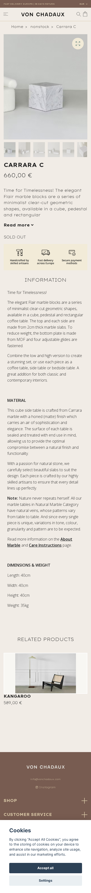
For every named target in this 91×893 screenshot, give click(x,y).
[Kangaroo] (45, 673)
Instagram (47, 787)
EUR (82, 4)
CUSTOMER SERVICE (28, 814)
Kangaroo (17, 696)
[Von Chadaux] (43, 14)
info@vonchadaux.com (45, 779)
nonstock (39, 27)
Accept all (45, 868)
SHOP (10, 800)
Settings (45, 880)
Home (17, 27)
